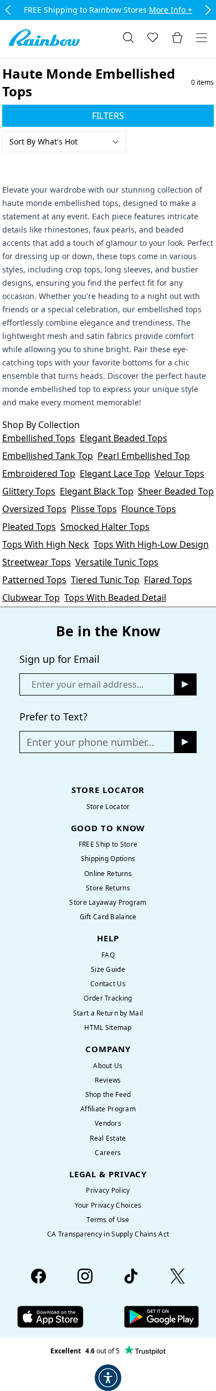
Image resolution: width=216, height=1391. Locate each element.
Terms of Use (107, 1219)
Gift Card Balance (108, 916)
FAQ (108, 955)
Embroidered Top (38, 473)
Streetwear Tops (36, 562)
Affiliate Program (108, 1109)
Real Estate (108, 1138)
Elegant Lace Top (115, 473)
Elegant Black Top (96, 491)
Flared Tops (168, 580)
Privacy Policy (108, 1190)
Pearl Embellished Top (143, 456)
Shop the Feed (108, 1094)
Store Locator (108, 806)
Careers (108, 1152)
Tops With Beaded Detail (115, 597)
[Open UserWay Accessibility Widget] (108, 1377)
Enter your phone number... (91, 742)
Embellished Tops (38, 438)
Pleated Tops (29, 527)
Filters (108, 116)
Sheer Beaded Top (176, 491)
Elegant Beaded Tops (123, 438)
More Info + (170, 9)
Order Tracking (108, 998)
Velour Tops (179, 473)
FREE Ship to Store (108, 844)
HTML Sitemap (107, 1027)
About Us (107, 1065)
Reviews (108, 1080)
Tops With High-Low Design (151, 544)
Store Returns (108, 888)
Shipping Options (108, 858)
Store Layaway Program (107, 902)
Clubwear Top (31, 597)
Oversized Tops (34, 509)
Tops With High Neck (45, 544)
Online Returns (108, 873)
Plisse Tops (94, 509)
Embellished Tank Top (47, 456)
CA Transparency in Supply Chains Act (108, 1234)
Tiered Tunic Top (105, 580)
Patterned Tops (34, 580)
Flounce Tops (148, 509)
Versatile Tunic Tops (116, 562)
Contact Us (108, 983)
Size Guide (108, 969)
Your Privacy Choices (108, 1205)
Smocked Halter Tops (105, 527)
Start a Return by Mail (108, 1013)
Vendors (108, 1123)
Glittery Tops (28, 491)
